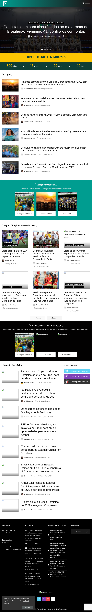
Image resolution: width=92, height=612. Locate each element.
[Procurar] (82, 3)
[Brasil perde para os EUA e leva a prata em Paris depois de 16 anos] (15, 239)
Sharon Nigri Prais (37, 36)
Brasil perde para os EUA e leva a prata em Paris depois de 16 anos (14, 254)
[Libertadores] (46, 345)
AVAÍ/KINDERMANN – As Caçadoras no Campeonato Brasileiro (58, 574)
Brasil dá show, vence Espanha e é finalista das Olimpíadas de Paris (76, 254)
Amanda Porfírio (29, 383)
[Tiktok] (53, 599)
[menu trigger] (87, 3)
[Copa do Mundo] (46, 204)
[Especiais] (67, 204)
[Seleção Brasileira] (24, 204)
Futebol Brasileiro (47, 22)
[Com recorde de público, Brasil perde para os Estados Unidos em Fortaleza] (10, 451)
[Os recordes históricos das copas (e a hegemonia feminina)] (10, 412)
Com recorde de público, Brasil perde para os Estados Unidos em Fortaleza (41, 450)
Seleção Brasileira (10, 245)
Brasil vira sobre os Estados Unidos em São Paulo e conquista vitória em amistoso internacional (41, 468)
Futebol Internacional (74, 284)
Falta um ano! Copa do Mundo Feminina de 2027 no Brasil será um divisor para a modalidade (40, 375)
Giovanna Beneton (30, 154)
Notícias (60, 22)
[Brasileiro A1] (67, 345)
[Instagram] (77, 376)
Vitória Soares (29, 105)
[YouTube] (48, 599)
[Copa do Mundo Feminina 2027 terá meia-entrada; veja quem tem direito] (10, 118)
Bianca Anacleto (29, 138)
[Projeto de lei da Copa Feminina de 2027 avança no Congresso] (10, 505)
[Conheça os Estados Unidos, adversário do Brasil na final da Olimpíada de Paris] (46, 239)
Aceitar (27, 607)
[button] (42, 49)
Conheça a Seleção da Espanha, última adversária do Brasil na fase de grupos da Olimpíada (75, 298)
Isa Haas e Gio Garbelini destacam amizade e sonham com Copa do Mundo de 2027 (38, 393)
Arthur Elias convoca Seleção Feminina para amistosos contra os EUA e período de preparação (40, 486)
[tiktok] (77, 381)
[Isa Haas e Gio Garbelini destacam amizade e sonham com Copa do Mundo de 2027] (10, 395)
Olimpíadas (8, 243)
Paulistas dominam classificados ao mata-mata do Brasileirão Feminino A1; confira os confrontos (33, 535)
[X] (77, 371)
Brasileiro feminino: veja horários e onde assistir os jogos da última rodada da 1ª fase (57, 534)
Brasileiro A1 (33, 22)
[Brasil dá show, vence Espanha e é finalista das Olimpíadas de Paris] (77, 239)
